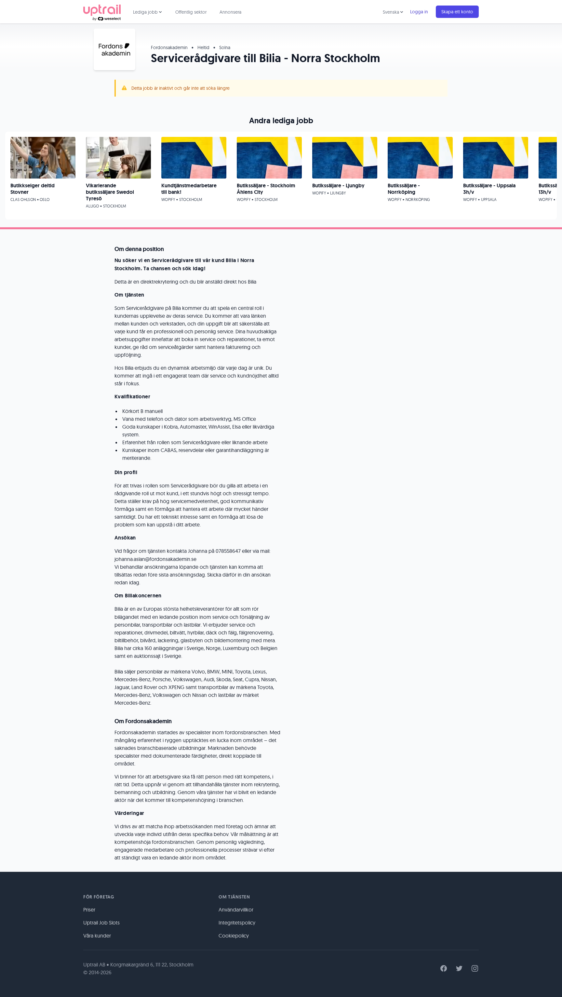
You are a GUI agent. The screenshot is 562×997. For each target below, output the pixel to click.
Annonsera (230, 12)
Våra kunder (97, 935)
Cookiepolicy (234, 935)
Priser (89, 909)
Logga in (419, 12)
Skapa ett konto (457, 12)
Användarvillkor (236, 909)
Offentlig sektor (191, 12)
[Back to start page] (102, 11)
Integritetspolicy (237, 922)
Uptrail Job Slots (101, 922)
